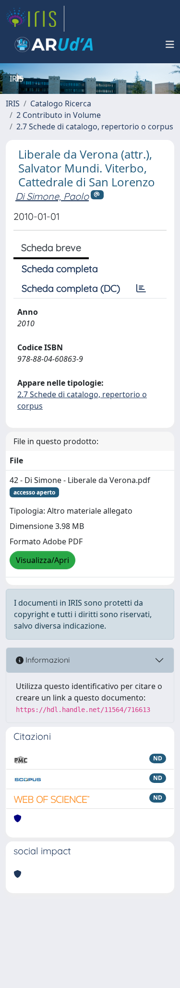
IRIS (13, 103)
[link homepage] (35, 19)
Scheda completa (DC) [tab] (71, 288)
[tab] (141, 288)
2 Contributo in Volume (58, 115)
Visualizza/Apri (42, 560)
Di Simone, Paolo (52, 196)
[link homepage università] (54, 44)
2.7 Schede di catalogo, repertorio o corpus (94, 126)
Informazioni (47, 660)
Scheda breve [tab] (51, 247)
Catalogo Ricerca (60, 103)
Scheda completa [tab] (60, 269)
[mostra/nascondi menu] (170, 44)
